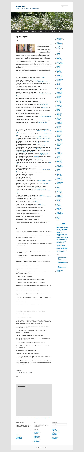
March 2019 (59, 138)
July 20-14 (35, 187)
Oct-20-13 (27, 151)
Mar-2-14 (45, 93)
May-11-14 (40, 180)
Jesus (66, 237)
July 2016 (58, 169)
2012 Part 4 (41, 104)
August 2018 (59, 144)
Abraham (58, 224)
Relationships (59, 43)
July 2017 (58, 156)
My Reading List (60, 270)
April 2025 (58, 70)
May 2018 (58, 148)
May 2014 (58, 203)
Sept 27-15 (41, 204)
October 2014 (59, 196)
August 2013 (59, 214)
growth (59, 232)
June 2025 (58, 67)
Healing (58, 40)
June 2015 (58, 186)
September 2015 (60, 182)
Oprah (58, 241)
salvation (58, 247)
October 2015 (59, 181)
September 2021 (60, 117)
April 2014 (58, 204)
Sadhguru (63, 245)
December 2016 (59, 162)
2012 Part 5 (40, 122)
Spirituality (59, 44)
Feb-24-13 (39, 130)
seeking (65, 247)
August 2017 (59, 154)
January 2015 (59, 192)
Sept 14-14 (39, 189)
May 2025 (58, 68)
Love (65, 239)
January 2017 (59, 161)
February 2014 (59, 207)
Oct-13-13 (23, 151)
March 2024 (59, 87)
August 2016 (59, 167)
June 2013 (58, 217)
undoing (60, 251)
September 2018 (60, 143)
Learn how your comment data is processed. (41, 418)
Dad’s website (36, 156)
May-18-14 (45, 180)
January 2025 (59, 74)
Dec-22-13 (41, 93)
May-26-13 (48, 138)
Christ (63, 225)
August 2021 (59, 118)
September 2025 (60, 63)
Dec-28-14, (47, 190)
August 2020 (59, 126)
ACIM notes (46, 31)
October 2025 (59, 62)
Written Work (60, 31)
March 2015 (59, 190)
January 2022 (59, 114)
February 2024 (59, 88)
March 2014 (59, 205)
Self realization (64, 248)
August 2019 (59, 135)
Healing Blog (40, 31)
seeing (62, 247)
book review (44, 136)
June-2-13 (44, 130)
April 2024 (58, 85)
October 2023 (59, 93)
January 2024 (59, 89)
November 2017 (59, 153)
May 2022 (58, 110)
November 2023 (59, 92)
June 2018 (58, 147)
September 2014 (60, 197)
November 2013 (59, 211)
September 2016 (60, 166)
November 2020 (59, 122)
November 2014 (59, 195)
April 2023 (58, 100)
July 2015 (58, 184)
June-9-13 (18, 139)
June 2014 (58, 201)
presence (58, 242)
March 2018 (59, 151)
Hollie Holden (60, 235)
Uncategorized (59, 46)
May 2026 (58, 55)
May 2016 (58, 171)
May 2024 (58, 84)
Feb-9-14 (49, 169)
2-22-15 (17, 132)
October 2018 (59, 141)
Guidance (63, 232)
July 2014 (58, 200)
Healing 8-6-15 (40, 187)
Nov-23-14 (47, 129)
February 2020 (59, 130)
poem (63, 241)
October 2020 (59, 123)
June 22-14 (30, 187)
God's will (58, 230)
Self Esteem (58, 248)
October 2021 (59, 115)
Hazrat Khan (59, 234)
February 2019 (59, 139)
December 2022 (59, 104)
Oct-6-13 (41, 153)
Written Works (59, 255)
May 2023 (58, 98)
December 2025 (59, 59)
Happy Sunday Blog (25, 31)
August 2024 (59, 80)
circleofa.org (60, 227)
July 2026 (58, 53)
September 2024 (60, 79)
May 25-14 (46, 183)
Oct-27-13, (32, 151)
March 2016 (59, 174)
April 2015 (58, 188)
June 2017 (58, 157)
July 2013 (58, 216)
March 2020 (59, 128)
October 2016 (59, 165)
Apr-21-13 (42, 115)
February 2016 (59, 175)
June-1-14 (19, 181)
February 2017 (59, 160)
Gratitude (62, 231)
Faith (57, 229)
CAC (66, 224)
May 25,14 (40, 159)
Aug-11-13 (43, 145)
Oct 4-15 (20, 117)
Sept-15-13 (38, 148)
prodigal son (62, 242)
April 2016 (58, 173)
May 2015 (58, 187)
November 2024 (59, 76)
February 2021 (59, 121)
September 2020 (60, 124)
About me (18, 31)
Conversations (33, 31)
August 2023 (59, 96)
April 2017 (58, 158)
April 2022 (58, 111)
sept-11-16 (37, 217)
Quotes (58, 42)
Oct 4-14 (17, 171)
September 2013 (60, 213)
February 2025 (59, 72)
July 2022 (58, 109)
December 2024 (59, 75)
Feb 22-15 (42, 195)
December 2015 (59, 178)
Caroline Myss (59, 225)
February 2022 (59, 113)
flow (60, 229)
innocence (62, 237)
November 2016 (59, 164)
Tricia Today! (21, 6)
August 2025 (59, 65)
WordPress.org (19, 438)
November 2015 (59, 179)
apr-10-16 (32, 211)
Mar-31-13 (39, 136)
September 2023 (60, 94)
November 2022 (59, 105)
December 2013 (59, 209)
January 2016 (59, 177)
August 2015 (59, 183)
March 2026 (59, 58)
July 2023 (58, 97)
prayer (65, 241)
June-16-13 (46, 141)
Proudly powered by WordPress (42, 447)
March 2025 (59, 71)
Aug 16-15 (37, 201)
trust (66, 250)
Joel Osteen (59, 239)
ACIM (62, 223)
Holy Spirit (58, 237)
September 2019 (60, 134)
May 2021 (58, 119)
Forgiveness (64, 229)
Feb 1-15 (49, 196)
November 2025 (59, 61)
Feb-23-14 (47, 116)
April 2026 (58, 57)
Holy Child (65, 235)
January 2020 (59, 131)
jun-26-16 (36, 211)
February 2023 (59, 101)
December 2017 (59, 152)
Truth (57, 251)
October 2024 (59, 78)
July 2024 (58, 81)
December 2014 (59, 194)
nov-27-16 (47, 220)
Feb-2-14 (43, 154)
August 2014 (59, 199)
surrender (62, 250)
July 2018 (58, 145)
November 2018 (59, 140)
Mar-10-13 (45, 81)
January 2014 (59, 208)
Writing (58, 47)
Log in (17, 434)
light (63, 239)
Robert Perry (59, 245)
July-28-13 (45, 122)
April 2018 (58, 149)
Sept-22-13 (18, 151)
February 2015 (59, 191)
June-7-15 (22, 139)
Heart (66, 234)
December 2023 (59, 91)
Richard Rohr (60, 244)
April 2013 (58, 220)
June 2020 (58, 127)
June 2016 (58, 170)
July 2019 (58, 136)
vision (63, 251)
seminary (58, 250)
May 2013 (58, 218)
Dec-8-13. (46, 104)
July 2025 (58, 66)
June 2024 (58, 83)
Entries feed (18, 436)
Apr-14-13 (39, 138)
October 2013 (59, 212)
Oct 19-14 (44, 189)
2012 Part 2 (42, 77)
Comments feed (19, 437)
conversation (65, 227)
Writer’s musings (54, 31)
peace (60, 241)
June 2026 (58, 54)
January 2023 (59, 102)
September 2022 (60, 108)
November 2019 (59, 132)
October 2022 (59, 106)
